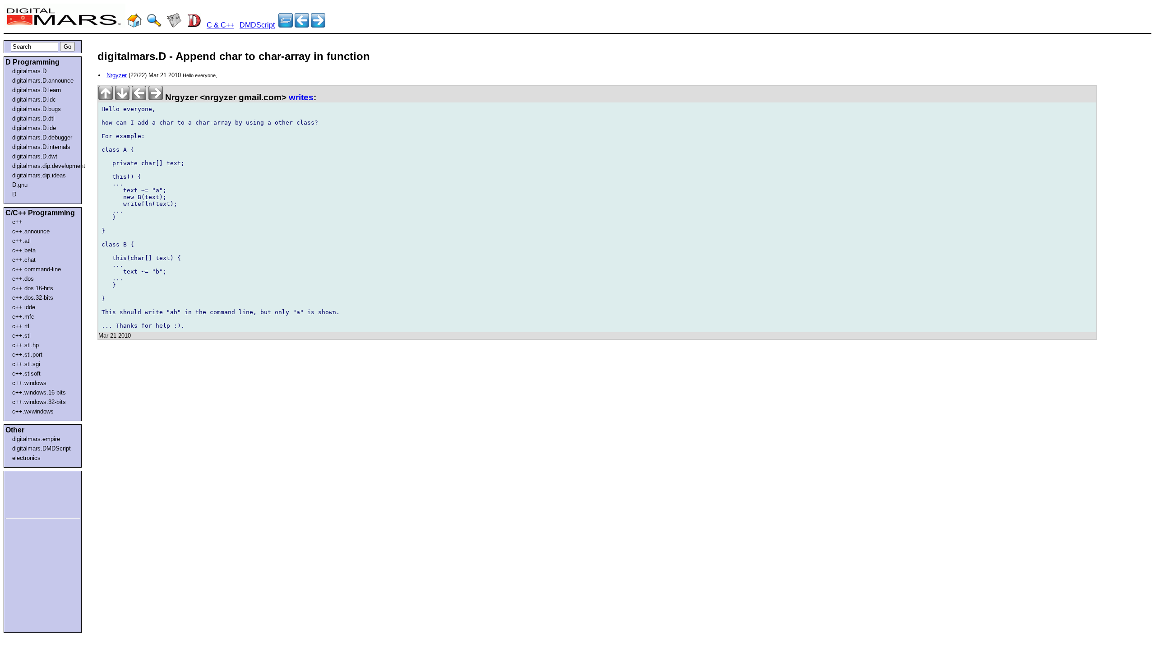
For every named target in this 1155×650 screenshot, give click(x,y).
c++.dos (23, 278)
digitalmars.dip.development (44, 165)
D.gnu (20, 184)
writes (301, 97)
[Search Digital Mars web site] (154, 25)
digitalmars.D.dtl (33, 118)
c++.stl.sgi (26, 364)
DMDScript (257, 25)
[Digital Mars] (134, 25)
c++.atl (21, 240)
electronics (26, 458)
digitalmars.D (29, 71)
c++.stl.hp (25, 345)
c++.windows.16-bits (39, 392)
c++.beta (24, 250)
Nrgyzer (116, 75)
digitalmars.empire (36, 439)
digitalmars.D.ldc (34, 99)
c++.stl (21, 335)
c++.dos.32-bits (32, 297)
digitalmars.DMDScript (41, 448)
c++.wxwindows (33, 411)
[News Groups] (174, 25)
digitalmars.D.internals (41, 147)
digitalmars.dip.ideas (39, 175)
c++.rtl (20, 326)
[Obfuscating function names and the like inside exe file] (318, 25)
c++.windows (29, 383)
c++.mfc (23, 316)
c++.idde (23, 307)
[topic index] (285, 25)
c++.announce (31, 231)
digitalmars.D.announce (43, 80)
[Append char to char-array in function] (302, 25)
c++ (17, 221)
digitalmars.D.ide (34, 128)
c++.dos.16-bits (32, 288)
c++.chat (24, 259)
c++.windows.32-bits (39, 402)
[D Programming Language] (194, 25)
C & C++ (220, 25)
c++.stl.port (27, 354)
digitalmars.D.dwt (34, 156)
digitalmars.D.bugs (36, 109)
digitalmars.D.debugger (42, 137)
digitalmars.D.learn (36, 90)
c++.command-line (36, 269)
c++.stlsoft (26, 373)
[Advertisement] (32, 493)
